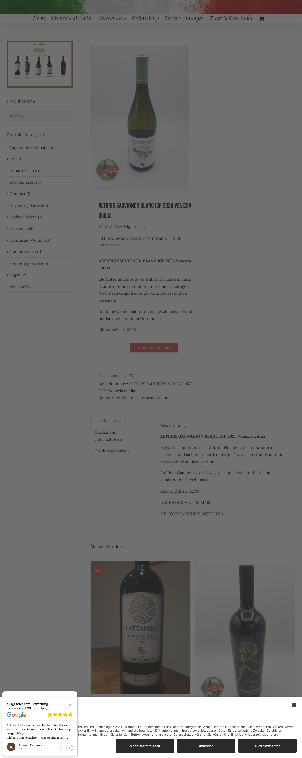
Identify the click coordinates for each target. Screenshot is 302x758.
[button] (69, 705)
